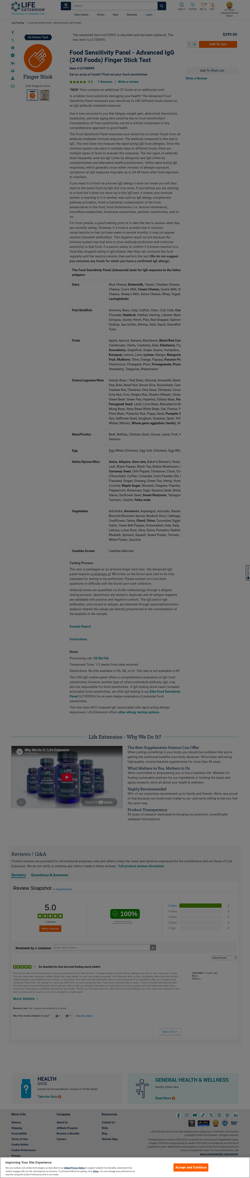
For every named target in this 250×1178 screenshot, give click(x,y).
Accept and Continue (190, 1167)
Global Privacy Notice (74, 1168)
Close (95, 1171)
